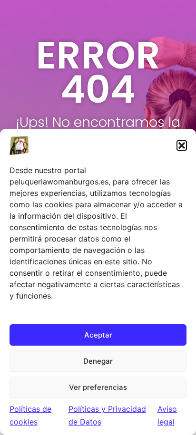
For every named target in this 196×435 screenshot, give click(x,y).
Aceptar (98, 334)
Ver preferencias (98, 387)
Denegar (98, 361)
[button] (181, 145)
